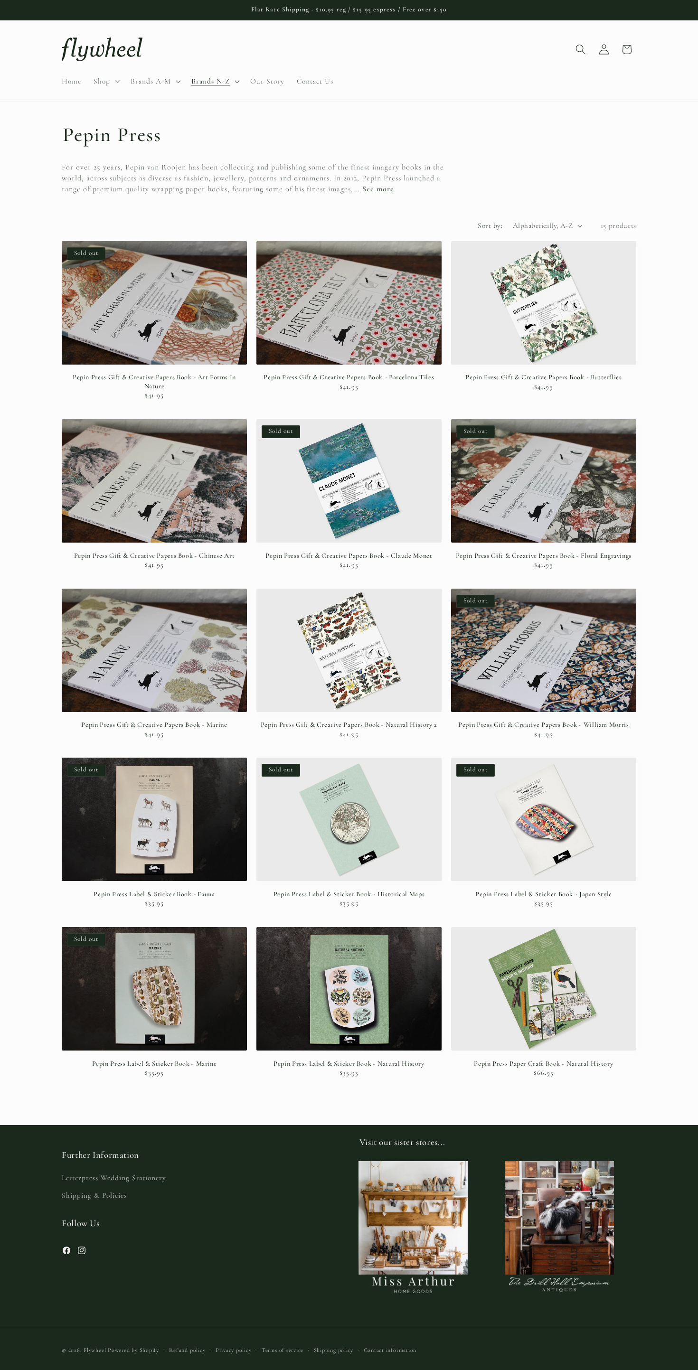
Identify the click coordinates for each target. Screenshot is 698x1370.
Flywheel (95, 1350)
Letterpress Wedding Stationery (114, 1177)
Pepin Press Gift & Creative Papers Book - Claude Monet (348, 556)
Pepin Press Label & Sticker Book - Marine (154, 1064)
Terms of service (282, 1350)
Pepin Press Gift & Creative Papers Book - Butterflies (543, 377)
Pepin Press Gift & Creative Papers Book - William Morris (543, 725)
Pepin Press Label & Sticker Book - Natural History (349, 1064)
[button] (105, 81)
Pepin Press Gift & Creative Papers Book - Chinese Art (154, 556)
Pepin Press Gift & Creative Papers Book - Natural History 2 (349, 725)
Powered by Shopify (133, 1350)
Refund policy (187, 1350)
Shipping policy (334, 1350)
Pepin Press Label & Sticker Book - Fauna (154, 894)
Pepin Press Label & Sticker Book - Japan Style (543, 894)
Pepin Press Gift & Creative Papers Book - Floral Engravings (544, 556)
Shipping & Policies (94, 1195)
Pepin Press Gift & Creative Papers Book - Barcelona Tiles (349, 377)
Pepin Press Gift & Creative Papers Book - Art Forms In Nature (154, 381)
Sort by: (490, 225)
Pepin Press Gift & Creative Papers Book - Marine (154, 725)
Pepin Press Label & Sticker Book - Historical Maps (349, 894)
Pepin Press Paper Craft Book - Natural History (543, 1064)
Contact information (390, 1350)
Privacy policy (234, 1350)
